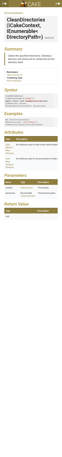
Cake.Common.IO (14, 75)
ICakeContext (26, 188)
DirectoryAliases (13, 12)
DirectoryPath (28, 196)
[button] (4, 3)
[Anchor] (24, 48)
